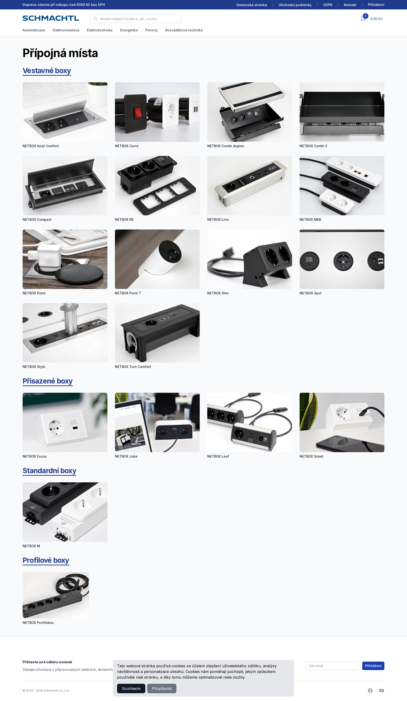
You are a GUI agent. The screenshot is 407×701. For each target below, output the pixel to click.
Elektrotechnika (100, 30)
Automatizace (34, 30)
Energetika (129, 30)
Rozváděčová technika (184, 30)
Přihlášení (373, 666)
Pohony (151, 30)
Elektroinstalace (66, 30)
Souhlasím (131, 688)
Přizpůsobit (162, 688)
